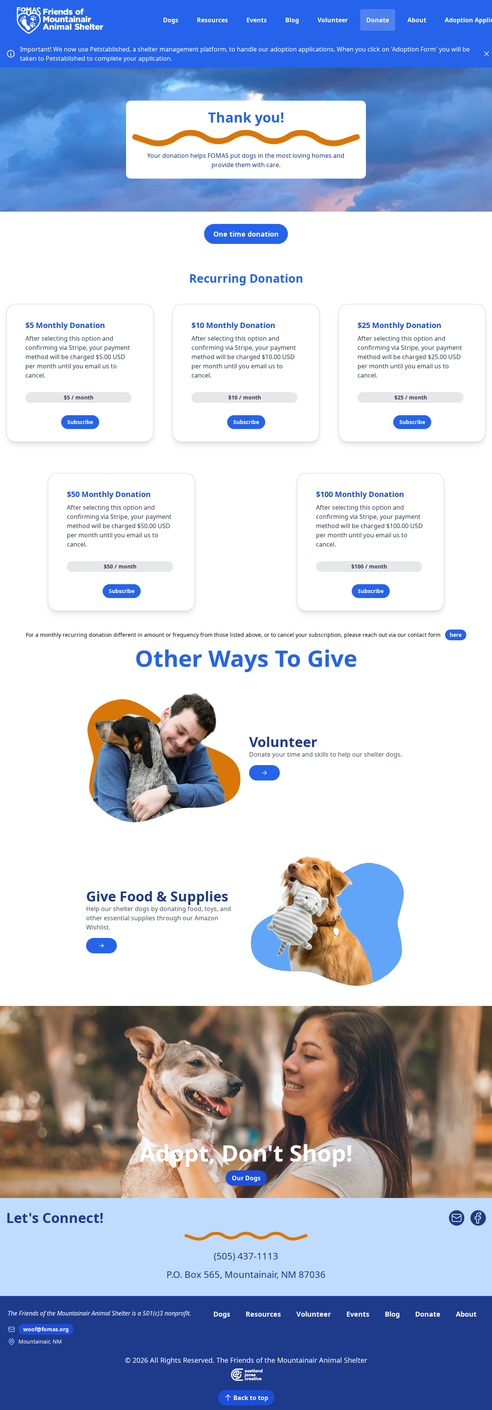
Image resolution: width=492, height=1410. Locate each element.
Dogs (170, 20)
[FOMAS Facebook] (478, 1218)
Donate (377, 20)
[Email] (456, 1218)
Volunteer (332, 20)
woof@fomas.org (46, 1329)
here (456, 634)
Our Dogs (246, 1178)
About (416, 20)
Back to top (250, 1397)
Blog (292, 20)
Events (256, 20)
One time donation (246, 234)
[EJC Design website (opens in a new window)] (246, 1373)
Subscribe (80, 422)
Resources (212, 20)
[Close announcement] (486, 53)
